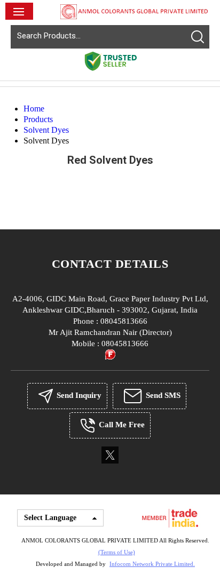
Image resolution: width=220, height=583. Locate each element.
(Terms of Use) (116, 552)
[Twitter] (110, 462)
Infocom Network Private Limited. (152, 564)
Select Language (50, 518)
